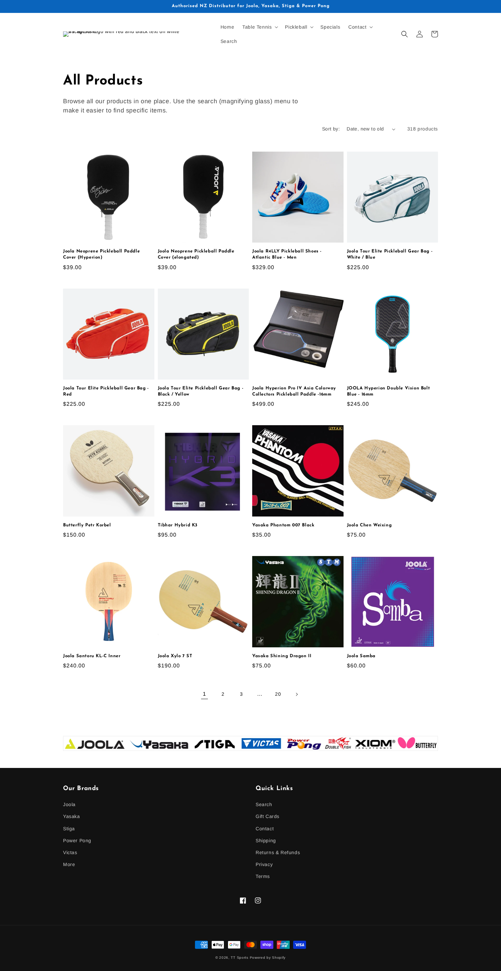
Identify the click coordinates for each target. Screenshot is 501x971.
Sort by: (331, 129)
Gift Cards (267, 816)
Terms (263, 876)
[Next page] (296, 694)
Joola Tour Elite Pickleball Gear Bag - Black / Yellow (201, 391)
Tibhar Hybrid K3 (178, 525)
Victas (70, 852)
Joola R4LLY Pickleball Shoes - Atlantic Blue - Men (287, 254)
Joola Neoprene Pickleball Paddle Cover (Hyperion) (101, 254)
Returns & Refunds (278, 852)
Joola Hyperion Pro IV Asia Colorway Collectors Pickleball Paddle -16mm (294, 391)
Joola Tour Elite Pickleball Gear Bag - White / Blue (390, 254)
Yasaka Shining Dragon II (281, 656)
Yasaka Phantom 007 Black (283, 525)
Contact (265, 828)
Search (264, 804)
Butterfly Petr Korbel (87, 525)
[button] (259, 27)
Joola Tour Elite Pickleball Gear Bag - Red (106, 391)
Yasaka (71, 816)
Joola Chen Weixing (369, 525)
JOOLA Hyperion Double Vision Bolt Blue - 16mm (388, 391)
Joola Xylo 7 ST (175, 656)
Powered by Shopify (268, 957)
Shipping (266, 840)
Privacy (264, 864)
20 (278, 694)
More (69, 864)
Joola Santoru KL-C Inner (91, 656)
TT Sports (239, 957)
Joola (69, 804)
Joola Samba (361, 656)
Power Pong (77, 840)
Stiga (69, 828)
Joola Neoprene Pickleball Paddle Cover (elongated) (196, 254)
